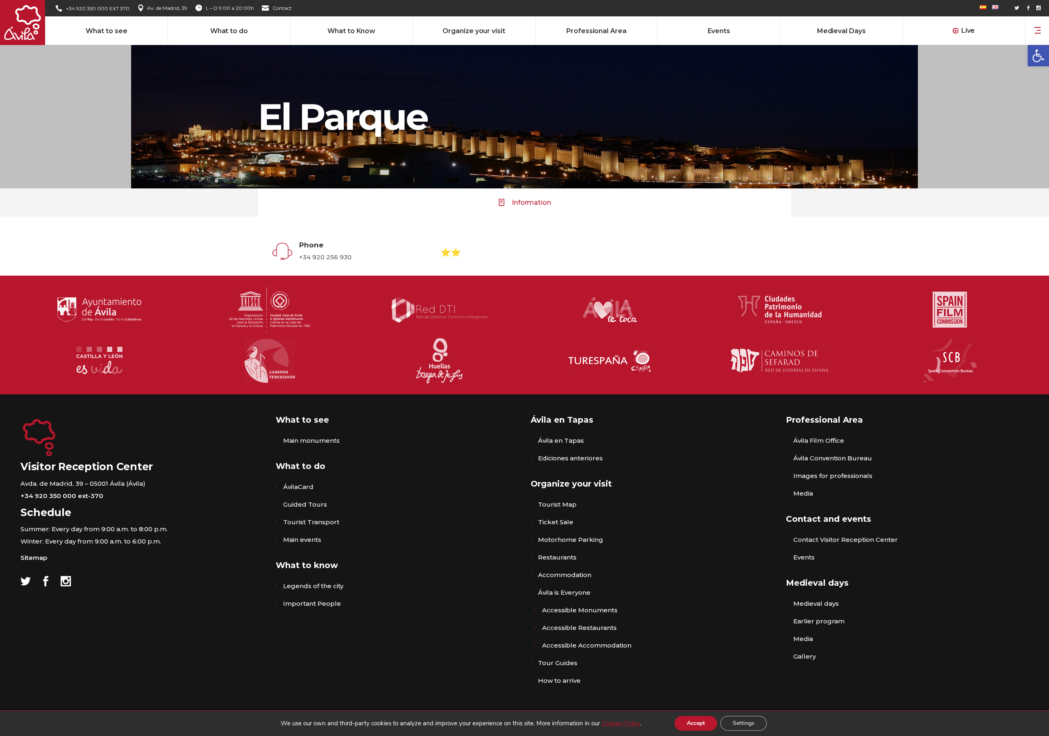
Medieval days (816, 603)
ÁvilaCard (298, 487)
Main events (302, 540)
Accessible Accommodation (586, 645)
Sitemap (33, 558)
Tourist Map (557, 504)
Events (804, 557)
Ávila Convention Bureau (832, 458)
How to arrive (559, 680)
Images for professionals (832, 476)
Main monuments (311, 440)
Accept (696, 723)
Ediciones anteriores (570, 458)
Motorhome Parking (570, 540)
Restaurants (557, 557)
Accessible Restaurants (579, 628)
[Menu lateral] (1037, 29)
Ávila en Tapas (561, 440)
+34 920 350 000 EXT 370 (97, 8)
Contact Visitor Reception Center (845, 540)
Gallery (804, 656)
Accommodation (564, 575)
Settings (743, 723)
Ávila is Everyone (564, 592)
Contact (282, 8)
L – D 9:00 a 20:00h (230, 8)
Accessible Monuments (580, 610)
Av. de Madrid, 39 (167, 8)
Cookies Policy (621, 723)
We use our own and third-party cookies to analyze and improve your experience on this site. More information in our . (461, 723)
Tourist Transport (311, 522)
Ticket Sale (555, 522)
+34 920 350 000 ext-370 (61, 496)
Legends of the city (313, 586)
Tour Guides (557, 663)
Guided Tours (305, 504)
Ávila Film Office (818, 440)
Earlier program (819, 621)
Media (803, 493)
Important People (312, 603)
